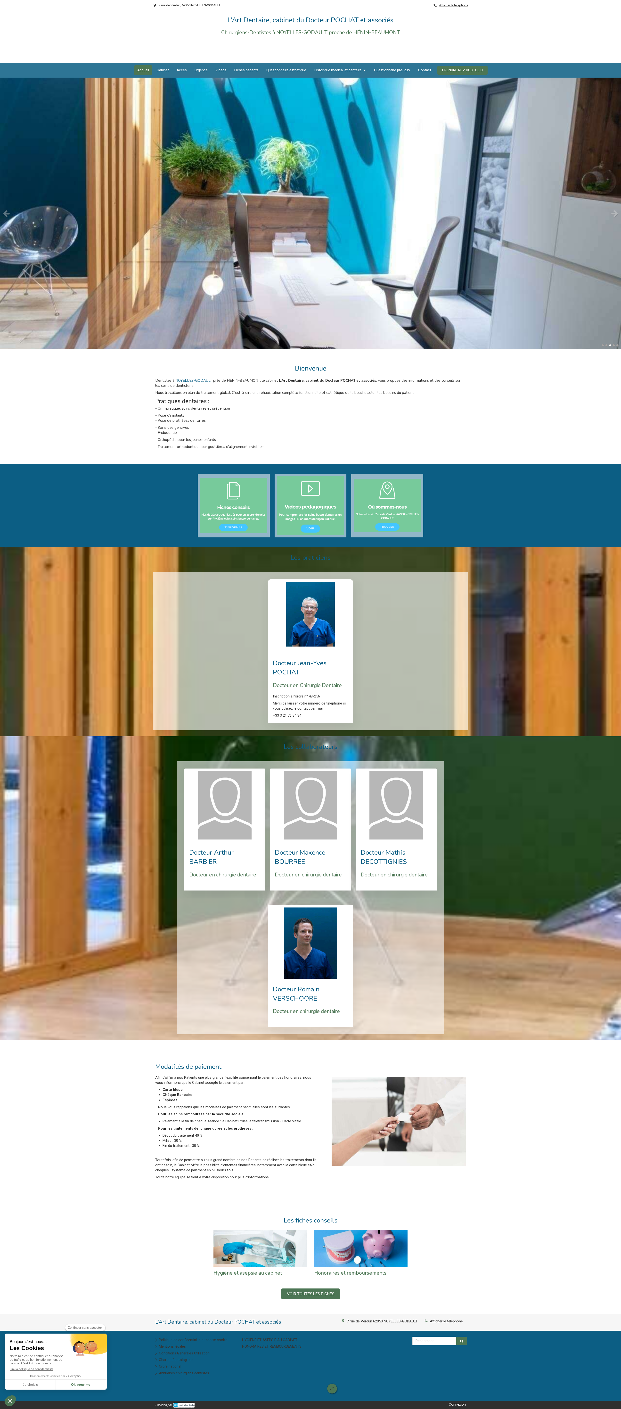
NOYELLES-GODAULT (193, 380)
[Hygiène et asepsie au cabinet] (260, 1248)
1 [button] (603, 345)
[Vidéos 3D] (310, 505)
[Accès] (387, 505)
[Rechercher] (461, 1341)
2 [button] (606, 345)
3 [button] (610, 345)
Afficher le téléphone (453, 5)
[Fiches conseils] (233, 505)
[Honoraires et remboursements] (361, 1248)
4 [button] (614, 345)
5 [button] (617, 345)
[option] (310, 213)
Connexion (457, 1404)
